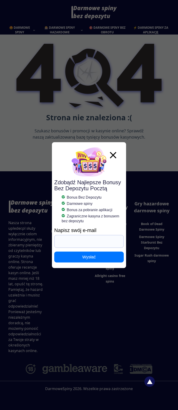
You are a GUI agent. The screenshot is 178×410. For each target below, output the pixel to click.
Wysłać (89, 256)
